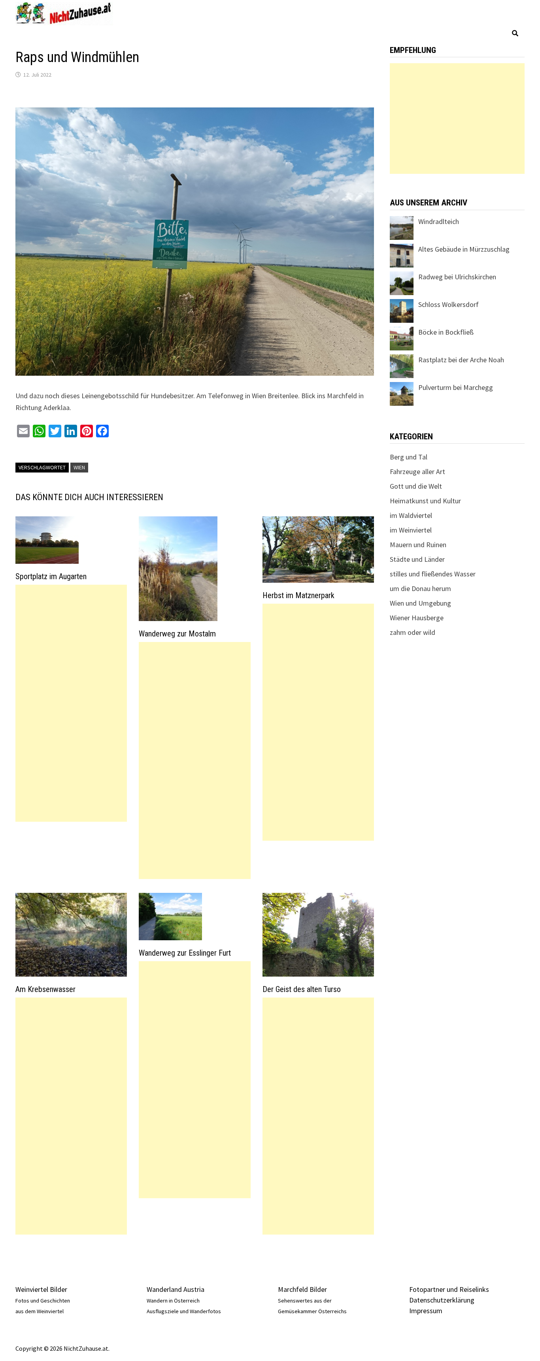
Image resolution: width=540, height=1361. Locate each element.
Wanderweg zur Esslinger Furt (185, 953)
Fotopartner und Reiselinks (449, 1289)
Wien (79, 467)
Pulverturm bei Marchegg (455, 387)
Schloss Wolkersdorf (448, 304)
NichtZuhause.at (86, 1348)
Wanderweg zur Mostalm (177, 633)
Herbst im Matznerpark (298, 595)
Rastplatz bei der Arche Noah (461, 359)
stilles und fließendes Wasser (433, 573)
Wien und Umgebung (420, 603)
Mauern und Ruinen (418, 544)
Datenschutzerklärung (441, 1300)
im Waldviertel (411, 515)
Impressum (425, 1310)
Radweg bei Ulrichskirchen (457, 276)
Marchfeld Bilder (302, 1289)
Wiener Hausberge (417, 617)
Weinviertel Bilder (41, 1289)
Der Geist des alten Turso (301, 989)
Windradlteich (438, 221)
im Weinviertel (411, 530)
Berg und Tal (408, 456)
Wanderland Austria (175, 1289)
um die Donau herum (420, 588)
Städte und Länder (417, 559)
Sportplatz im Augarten (51, 576)
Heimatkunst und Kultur (425, 500)
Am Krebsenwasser (45, 989)
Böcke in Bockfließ (446, 332)
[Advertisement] (71, 703)
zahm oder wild (412, 632)
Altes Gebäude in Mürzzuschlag (464, 249)
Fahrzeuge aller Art (417, 471)
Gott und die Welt (416, 486)
